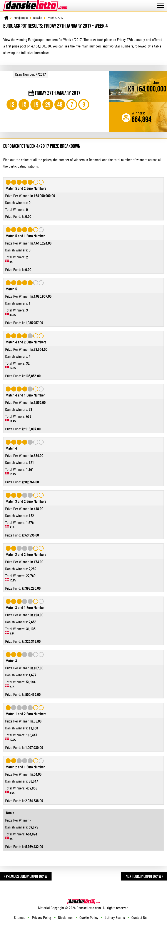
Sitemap (19, 918)
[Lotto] (6, 18)
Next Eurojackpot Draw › (144, 876)
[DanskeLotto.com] (35, 2)
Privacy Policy (42, 918)
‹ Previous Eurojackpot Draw (25, 876)
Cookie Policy (88, 918)
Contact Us (139, 918)
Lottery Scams (115, 918)
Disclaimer (65, 918)
